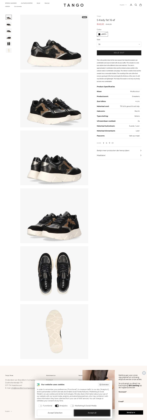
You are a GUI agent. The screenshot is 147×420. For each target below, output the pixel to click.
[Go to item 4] (9, 37)
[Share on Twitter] (106, 143)
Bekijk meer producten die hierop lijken (113, 150)
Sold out (119, 53)
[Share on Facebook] (103, 143)
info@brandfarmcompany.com (23, 388)
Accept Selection (55, 413)
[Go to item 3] (9, 30)
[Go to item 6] (9, 50)
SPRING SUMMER (11, 3)
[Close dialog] (144, 373)
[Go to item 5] (9, 43)
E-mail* (121, 401)
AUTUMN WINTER (27, 3)
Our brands (18, 6)
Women (47, 3)
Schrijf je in (131, 412)
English (122, 5)
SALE (38, 3)
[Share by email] (112, 143)
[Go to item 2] (9, 23)
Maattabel (101, 155)
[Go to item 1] (9, 17)
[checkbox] (44, 406)
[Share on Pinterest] (109, 143)
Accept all (92, 413)
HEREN (7, 6)
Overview (105, 385)
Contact (49, 380)
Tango (99, 16)
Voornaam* (122, 392)
